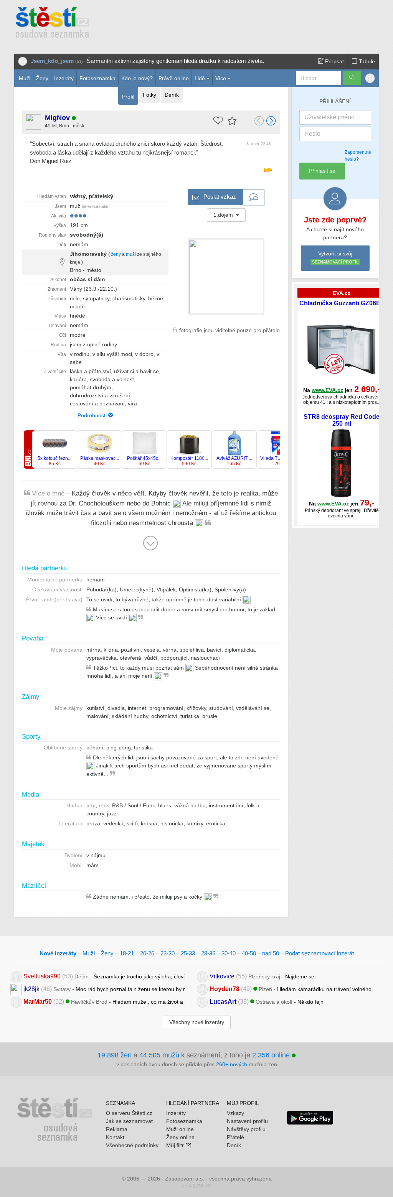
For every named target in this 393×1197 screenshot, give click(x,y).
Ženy (42, 78)
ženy (116, 254)
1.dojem (223, 215)
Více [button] (220, 78)
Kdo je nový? (137, 78)
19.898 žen (114, 1055)
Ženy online (180, 1137)
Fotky (149, 95)
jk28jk (31, 988)
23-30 (167, 953)
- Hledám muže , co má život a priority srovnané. (104, 1001)
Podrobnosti (93, 415)
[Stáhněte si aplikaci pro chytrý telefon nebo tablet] (310, 1117)
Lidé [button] (200, 78)
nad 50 (270, 953)
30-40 (228, 953)
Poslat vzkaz (219, 196)
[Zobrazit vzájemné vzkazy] (253, 197)
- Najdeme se (262, 976)
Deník (172, 95)
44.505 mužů (159, 1055)
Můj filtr (175, 1145)
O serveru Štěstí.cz (129, 1113)
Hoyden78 (224, 988)
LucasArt (223, 1001)
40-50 (249, 953)
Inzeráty (64, 78)
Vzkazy (235, 1113)
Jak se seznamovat (129, 1121)
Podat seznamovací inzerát (319, 953)
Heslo (312, 133)
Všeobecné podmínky (132, 1145)
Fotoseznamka (97, 78)
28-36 (208, 953)
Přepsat (334, 61)
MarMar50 (37, 1001)
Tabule (366, 61)
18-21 (127, 953)
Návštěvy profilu (246, 1129)
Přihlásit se (322, 171)
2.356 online (272, 1055)
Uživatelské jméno (329, 117)
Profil (128, 97)
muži (131, 254)
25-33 (188, 953)
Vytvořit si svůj (335, 257)
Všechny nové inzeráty (196, 1022)
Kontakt (115, 1137)
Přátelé (235, 1137)
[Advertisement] (245, 23)
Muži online (180, 1129)
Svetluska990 (42, 976)
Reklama (116, 1129)
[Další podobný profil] (271, 121)
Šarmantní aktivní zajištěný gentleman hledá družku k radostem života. (175, 61)
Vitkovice (222, 976)
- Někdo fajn (267, 1001)
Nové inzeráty (58, 953)
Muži (24, 78)
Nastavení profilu (247, 1121)
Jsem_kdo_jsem (52, 61)
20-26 (147, 953)
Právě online (174, 78)
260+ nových (231, 1064)
